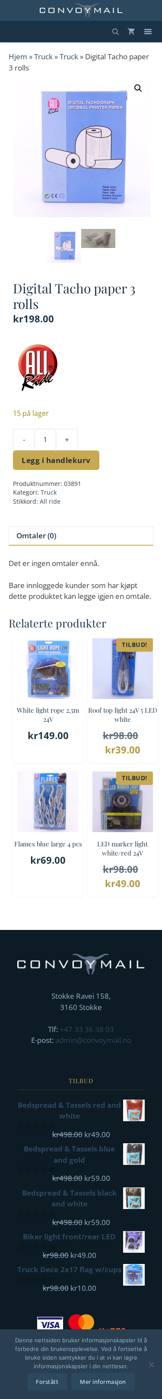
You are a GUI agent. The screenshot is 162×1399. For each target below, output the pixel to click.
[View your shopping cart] (131, 32)
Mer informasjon (103, 1382)
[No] (151, 1364)
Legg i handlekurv (56, 460)
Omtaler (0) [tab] (36, 535)
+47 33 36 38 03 (87, 1029)
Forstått (47, 1382)
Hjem (18, 56)
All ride (50, 501)
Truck (43, 56)
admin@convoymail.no (93, 1040)
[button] (138, 88)
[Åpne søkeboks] (115, 32)
